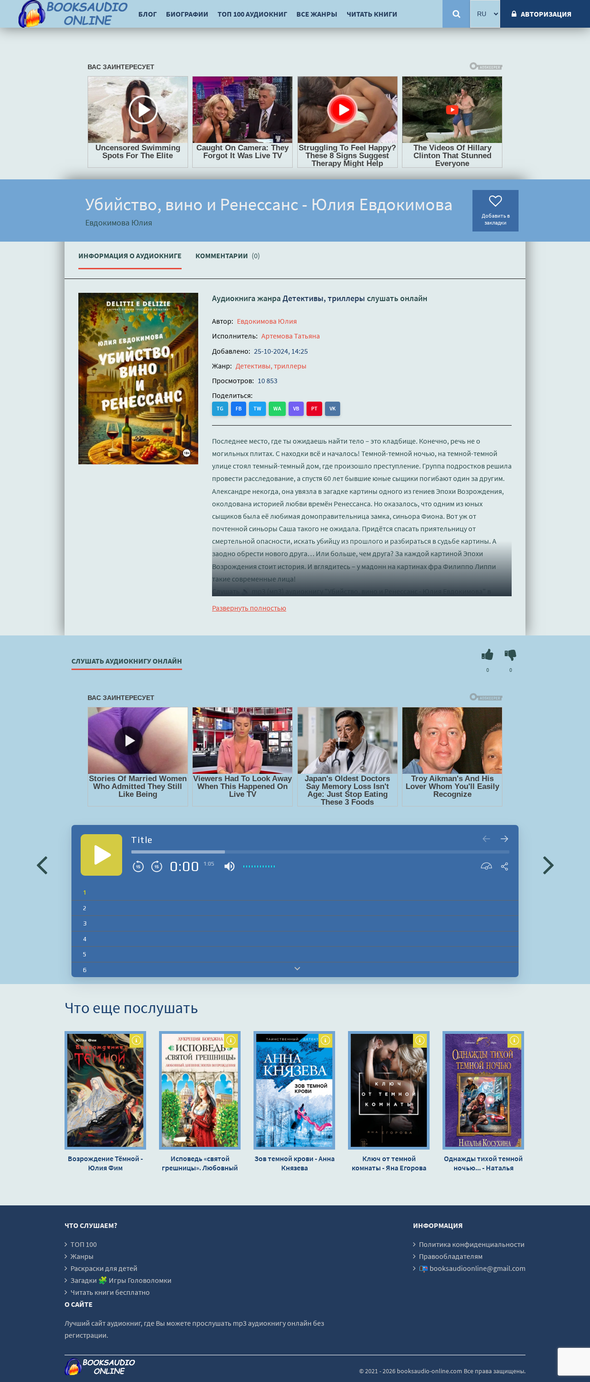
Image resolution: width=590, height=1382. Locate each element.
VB (296, 408)
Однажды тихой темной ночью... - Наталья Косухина (483, 1163)
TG (220, 408)
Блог (147, 13)
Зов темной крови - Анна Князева (294, 1163)
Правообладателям (451, 1256)
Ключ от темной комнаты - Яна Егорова (389, 1163)
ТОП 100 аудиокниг (252, 13)
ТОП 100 (84, 1244)
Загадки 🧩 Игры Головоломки (121, 1280)
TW (257, 408)
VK (333, 408)
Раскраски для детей (104, 1268)
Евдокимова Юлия (267, 321)
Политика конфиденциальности (472, 1244)
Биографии (187, 13)
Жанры (82, 1256)
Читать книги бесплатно (110, 1292)
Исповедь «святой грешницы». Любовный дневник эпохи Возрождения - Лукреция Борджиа (200, 1163)
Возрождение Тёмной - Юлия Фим (105, 1163)
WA (277, 408)
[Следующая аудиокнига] (548, 864)
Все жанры (316, 13)
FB (239, 408)
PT (314, 408)
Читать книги (372, 13)
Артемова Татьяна (290, 335)
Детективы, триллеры (324, 298)
